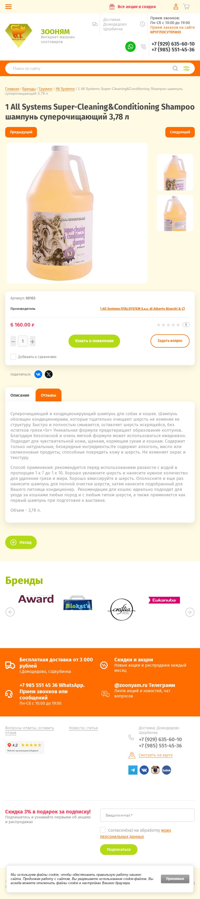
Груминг (46, 89)
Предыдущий (21, 132)
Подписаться (118, 849)
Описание (19, 395)
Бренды (29, 89)
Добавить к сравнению (37, 357)
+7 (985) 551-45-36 (173, 49)
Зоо (55, 31)
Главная (12, 89)
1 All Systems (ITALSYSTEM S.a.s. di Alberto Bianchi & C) (142, 309)
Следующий (180, 132)
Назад (26, 542)
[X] (49, 374)
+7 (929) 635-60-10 (173, 44)
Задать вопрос (170, 341)
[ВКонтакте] (38, 374)
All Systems (65, 89)
